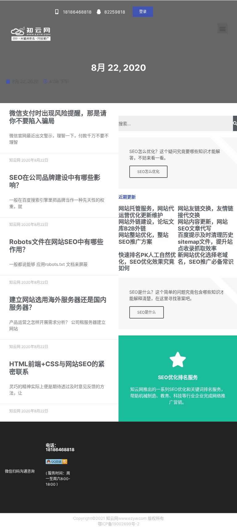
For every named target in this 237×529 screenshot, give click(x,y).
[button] (143, 11)
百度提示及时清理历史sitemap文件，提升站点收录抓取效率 (205, 241)
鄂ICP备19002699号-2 (118, 523)
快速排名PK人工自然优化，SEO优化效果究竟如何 (147, 261)
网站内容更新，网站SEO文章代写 (203, 225)
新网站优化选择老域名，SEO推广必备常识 (206, 258)
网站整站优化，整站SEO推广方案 (143, 238)
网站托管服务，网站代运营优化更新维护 (146, 211)
